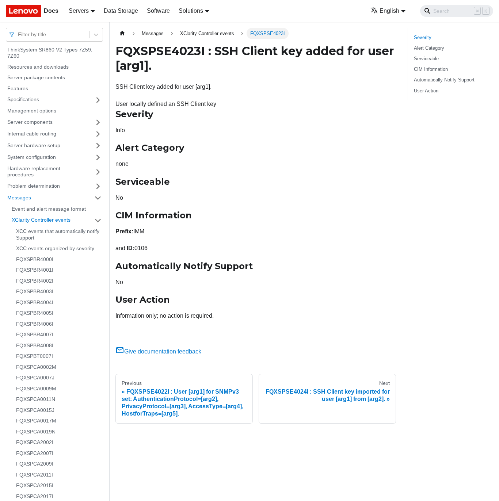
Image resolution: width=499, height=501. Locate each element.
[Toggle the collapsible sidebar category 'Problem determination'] (98, 186)
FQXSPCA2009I (34, 464)
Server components (30, 122)
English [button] (389, 11)
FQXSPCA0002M (36, 367)
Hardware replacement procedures (33, 171)
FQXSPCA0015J (35, 410)
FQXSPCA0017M (36, 421)
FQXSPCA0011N (35, 399)
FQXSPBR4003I (34, 292)
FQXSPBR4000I (34, 259)
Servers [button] (79, 11)
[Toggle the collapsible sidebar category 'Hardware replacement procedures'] (98, 171)
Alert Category (429, 48)
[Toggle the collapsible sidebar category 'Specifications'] (98, 100)
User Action (426, 90)
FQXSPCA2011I (34, 475)
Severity (422, 37)
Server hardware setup (33, 145)
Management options (31, 111)
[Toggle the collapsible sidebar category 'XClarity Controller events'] (98, 220)
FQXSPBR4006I (34, 324)
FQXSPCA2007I (34, 453)
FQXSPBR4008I (34, 345)
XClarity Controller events (41, 220)
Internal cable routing (31, 134)
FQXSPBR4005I (34, 313)
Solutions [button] (191, 11)
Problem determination (33, 186)
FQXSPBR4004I (34, 302)
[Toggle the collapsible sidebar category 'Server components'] (98, 122)
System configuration (31, 157)
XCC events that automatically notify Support (57, 235)
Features (17, 88)
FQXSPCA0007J (35, 378)
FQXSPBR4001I (34, 270)
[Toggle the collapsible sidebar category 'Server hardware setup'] (98, 146)
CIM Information (431, 69)
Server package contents (36, 78)
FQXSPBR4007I (34, 335)
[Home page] (122, 33)
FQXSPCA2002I (34, 442)
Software (158, 11)
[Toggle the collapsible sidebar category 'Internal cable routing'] (98, 134)
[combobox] (18, 34)
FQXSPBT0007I (34, 356)
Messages (19, 197)
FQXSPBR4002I (34, 281)
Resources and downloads (38, 67)
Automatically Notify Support (444, 80)
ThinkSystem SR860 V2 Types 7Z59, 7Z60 (49, 53)
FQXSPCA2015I (34, 486)
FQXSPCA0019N (36, 432)
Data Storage (121, 11)
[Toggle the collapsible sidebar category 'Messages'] (98, 198)
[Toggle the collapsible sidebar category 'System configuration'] (98, 157)
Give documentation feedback (162, 351)
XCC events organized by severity (55, 249)
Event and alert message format (49, 209)
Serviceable (426, 58)
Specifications (23, 100)
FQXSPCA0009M (36, 388)
